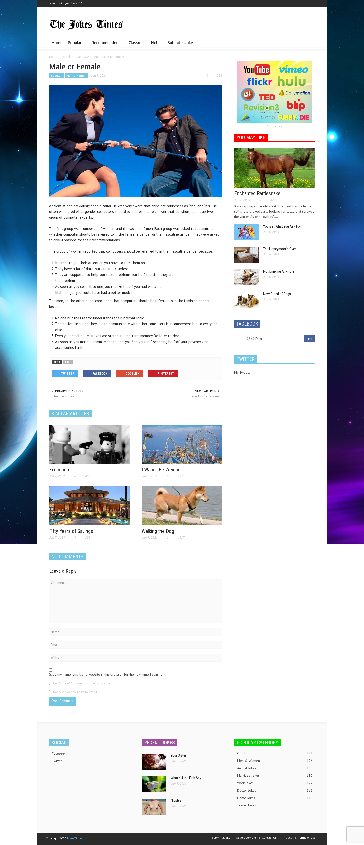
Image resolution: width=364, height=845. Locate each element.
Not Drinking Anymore (278, 271)
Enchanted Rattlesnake (257, 193)
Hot (153, 44)
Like (309, 339)
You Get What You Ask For (282, 226)
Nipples (176, 800)
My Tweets (242, 372)
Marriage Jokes (274, 775)
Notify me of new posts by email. (75, 692)
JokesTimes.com (78, 838)
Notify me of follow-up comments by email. (82, 683)
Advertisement (275, 126)
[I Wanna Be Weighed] (182, 444)
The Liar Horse (63, 396)
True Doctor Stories (204, 396)
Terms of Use (307, 837)
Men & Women (76, 75)
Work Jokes (274, 783)
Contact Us (269, 837)
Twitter (57, 761)
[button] (310, 42)
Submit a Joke (180, 42)
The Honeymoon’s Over (279, 249)
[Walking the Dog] (182, 505)
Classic (133, 44)
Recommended (104, 44)
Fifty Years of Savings (71, 531)
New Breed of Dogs (277, 294)
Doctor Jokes (274, 790)
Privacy (287, 837)
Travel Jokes (274, 805)
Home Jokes (274, 798)
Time (68, 362)
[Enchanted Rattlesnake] (274, 167)
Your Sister (178, 755)
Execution (59, 470)
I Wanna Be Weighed (162, 470)
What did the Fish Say (186, 778)
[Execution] (89, 444)
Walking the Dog (158, 531)
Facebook (59, 753)
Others (274, 753)
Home (57, 42)
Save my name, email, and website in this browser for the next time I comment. (107, 674)
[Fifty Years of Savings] (89, 505)
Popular (73, 44)
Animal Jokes (274, 768)
